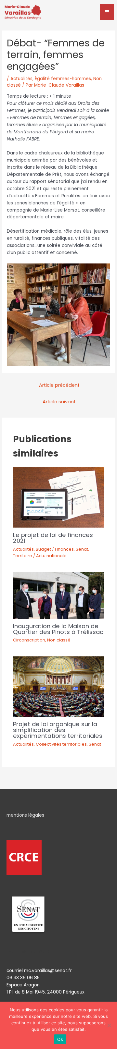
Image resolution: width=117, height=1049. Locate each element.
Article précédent (59, 385)
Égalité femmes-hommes (63, 79)
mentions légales (25, 815)
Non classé (59, 640)
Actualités (21, 79)
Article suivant (59, 401)
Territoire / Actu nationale (40, 555)
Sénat (82, 549)
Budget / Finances (55, 549)
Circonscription (29, 640)
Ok (60, 1039)
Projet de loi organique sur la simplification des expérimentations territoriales (57, 730)
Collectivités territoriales (61, 744)
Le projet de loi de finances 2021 (53, 538)
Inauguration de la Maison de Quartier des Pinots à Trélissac (58, 629)
